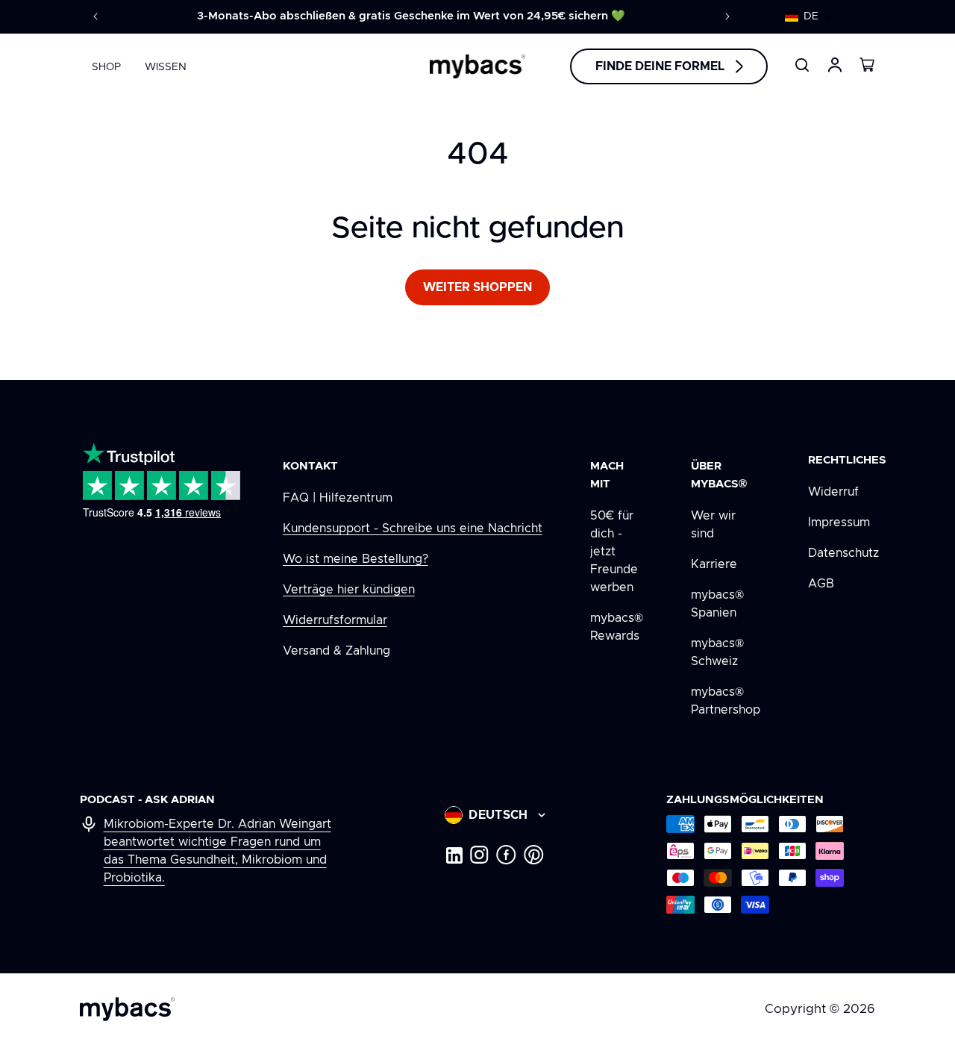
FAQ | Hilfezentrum (337, 498)
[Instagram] (479, 855)
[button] (808, 16)
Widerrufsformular (335, 620)
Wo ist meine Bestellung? (355, 559)
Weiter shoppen (477, 287)
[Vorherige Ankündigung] (95, 16)
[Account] (834, 65)
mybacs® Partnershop (725, 701)
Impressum (839, 522)
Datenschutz (843, 553)
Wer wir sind (713, 525)
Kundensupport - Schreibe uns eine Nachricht (412, 528)
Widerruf (833, 492)
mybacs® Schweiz (717, 652)
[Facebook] (506, 854)
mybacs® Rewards (616, 627)
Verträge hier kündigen (349, 590)
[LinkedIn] (454, 855)
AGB (821, 584)
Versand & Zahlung (336, 651)
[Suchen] (802, 65)
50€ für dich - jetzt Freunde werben (614, 551)
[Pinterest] (534, 854)
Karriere (714, 564)
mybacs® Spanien (717, 604)
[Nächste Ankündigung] (727, 16)
